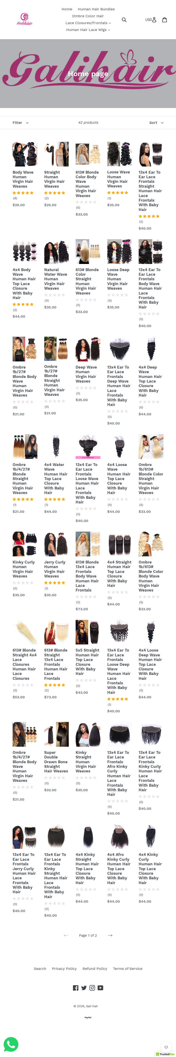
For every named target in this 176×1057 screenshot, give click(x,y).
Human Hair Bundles (96, 9)
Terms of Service (127, 968)
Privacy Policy (64, 968)
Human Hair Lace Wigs (87, 30)
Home (67, 9)
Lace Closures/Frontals (87, 23)
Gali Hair (92, 1006)
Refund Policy (94, 968)
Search (40, 968)
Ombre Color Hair (88, 16)
